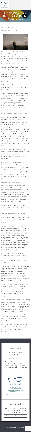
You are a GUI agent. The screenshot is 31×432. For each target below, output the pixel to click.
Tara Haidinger (8, 27)
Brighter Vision (20, 427)
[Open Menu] (28, 5)
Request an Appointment (15, 416)
